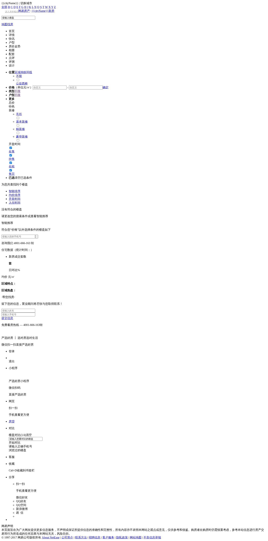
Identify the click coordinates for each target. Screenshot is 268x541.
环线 (29, 72)
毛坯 (19, 114)
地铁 (23, 72)
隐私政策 (122, 537)
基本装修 (22, 121)
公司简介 (67, 537)
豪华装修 (22, 136)
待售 (12, 158)
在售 (12, 151)
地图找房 (7, 24)
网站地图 (135, 537)
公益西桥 (22, 83)
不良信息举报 (152, 537)
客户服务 (108, 537)
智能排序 (14, 191)
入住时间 (14, 202)
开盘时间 (14, 198)
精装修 (20, 129)
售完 (12, 173)
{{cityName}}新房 (43, 10)
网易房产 (24, 10)
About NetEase (50, 537)
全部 (4, 7)
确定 (105, 87)
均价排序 (14, 195)
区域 (17, 72)
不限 (19, 76)
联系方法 (81, 537)
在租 (12, 166)
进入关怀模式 (11, 11)
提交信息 (7, 318)
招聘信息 (94, 537)
